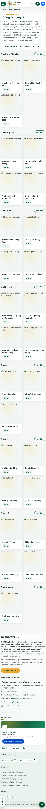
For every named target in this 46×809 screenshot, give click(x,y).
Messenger (16, 748)
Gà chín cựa (7, 587)
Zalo (24, 748)
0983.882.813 (16, 698)
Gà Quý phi (37, 47)
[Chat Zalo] (43, 4)
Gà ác (4, 365)
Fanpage (5, 748)
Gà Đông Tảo (25, 47)
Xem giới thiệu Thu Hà (11, 670)
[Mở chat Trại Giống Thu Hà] (42, 805)
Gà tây (4, 439)
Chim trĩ (5, 513)
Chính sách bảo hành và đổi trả (12, 772)
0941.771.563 (27, 698)
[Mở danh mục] (3, 4)
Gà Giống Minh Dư (10, 47)
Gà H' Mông (6, 287)
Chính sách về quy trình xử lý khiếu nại (14, 785)
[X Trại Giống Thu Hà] (8, 797)
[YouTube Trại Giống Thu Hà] (13, 797)
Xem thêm (40, 54)
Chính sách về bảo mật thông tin (12, 782)
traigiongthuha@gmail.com (16, 702)
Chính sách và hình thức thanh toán (13, 775)
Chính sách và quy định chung (11, 779)
